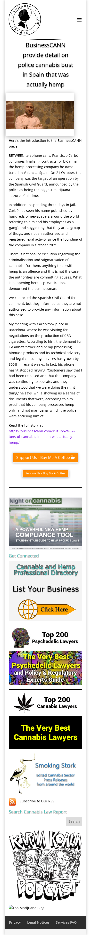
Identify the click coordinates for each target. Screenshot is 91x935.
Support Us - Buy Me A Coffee (43, 457)
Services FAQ (66, 922)
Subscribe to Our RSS (37, 801)
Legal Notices (38, 922)
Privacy (15, 922)
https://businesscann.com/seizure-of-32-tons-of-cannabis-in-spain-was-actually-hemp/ (42, 437)
